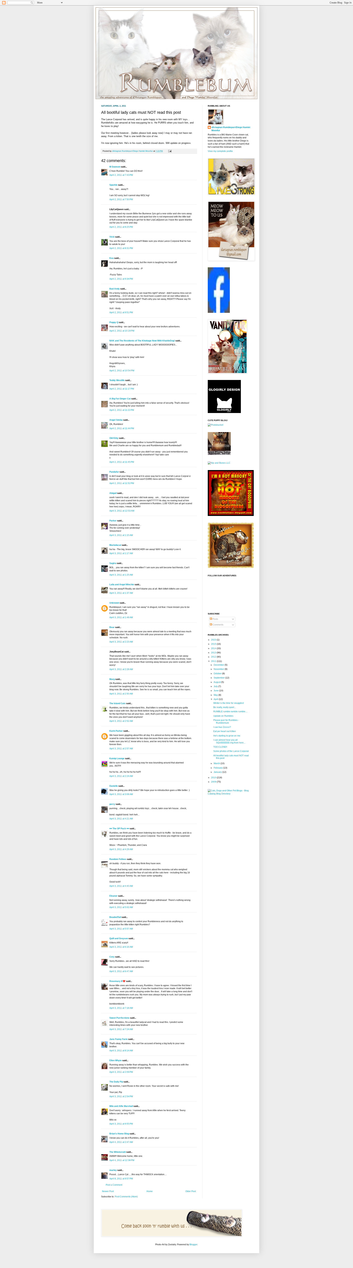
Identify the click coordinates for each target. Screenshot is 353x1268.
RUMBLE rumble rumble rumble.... (230, 711)
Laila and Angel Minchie (121, 584)
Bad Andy (114, 289)
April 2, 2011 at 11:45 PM (121, 462)
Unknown (114, 603)
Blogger (193, 1244)
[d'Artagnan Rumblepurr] (219, 312)
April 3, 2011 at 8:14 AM (121, 1050)
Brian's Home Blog (119, 1133)
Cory (112, 957)
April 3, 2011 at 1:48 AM (121, 617)
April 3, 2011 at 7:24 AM (121, 1029)
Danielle (113, 786)
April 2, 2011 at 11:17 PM (121, 389)
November (219, 669)
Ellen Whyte (115, 1060)
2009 (214, 782)
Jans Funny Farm (118, 1039)
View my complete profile (220, 151)
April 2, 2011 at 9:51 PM (121, 312)
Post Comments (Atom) (126, 1196)
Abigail (113, 493)
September (219, 677)
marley (113, 1170)
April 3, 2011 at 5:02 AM (121, 907)
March (217, 763)
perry (112, 804)
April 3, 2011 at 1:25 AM (121, 575)
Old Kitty (113, 438)
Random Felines (117, 859)
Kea (111, 258)
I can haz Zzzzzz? (222, 727)
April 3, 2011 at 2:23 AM (121, 642)
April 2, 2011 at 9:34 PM (121, 279)
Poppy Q (113, 322)
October (218, 673)
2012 (214, 657)
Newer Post (108, 1191)
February (218, 768)
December (219, 665)
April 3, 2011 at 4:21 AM (121, 818)
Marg (112, 679)
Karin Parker (116, 731)
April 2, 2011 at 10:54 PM (121, 370)
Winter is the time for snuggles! (228, 703)
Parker (113, 520)
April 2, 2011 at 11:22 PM (121, 410)
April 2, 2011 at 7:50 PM (121, 199)
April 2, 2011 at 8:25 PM (121, 227)
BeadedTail (115, 917)
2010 (214, 777)
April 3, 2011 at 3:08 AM (121, 794)
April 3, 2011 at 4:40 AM (121, 886)
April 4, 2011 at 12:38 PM (121, 1160)
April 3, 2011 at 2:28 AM (121, 669)
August (217, 682)
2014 (214, 648)
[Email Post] (169, 151)
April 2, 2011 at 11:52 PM (121, 483)
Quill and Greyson (118, 938)
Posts (215, 619)
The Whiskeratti (117, 1152)
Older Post (190, 1191)
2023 (214, 639)
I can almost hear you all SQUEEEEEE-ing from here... (229, 741)
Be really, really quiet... (224, 707)
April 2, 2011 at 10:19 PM (121, 331)
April (216, 699)
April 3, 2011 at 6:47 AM (121, 971)
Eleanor (113, 896)
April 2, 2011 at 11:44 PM (121, 428)
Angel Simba (116, 420)
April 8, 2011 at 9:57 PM (121, 1178)
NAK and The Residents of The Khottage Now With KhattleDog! (142, 340)
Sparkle (113, 185)
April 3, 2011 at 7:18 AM (121, 1008)
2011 (214, 661)
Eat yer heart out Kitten (224, 731)
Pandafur (114, 472)
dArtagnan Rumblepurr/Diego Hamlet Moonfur (230, 129)
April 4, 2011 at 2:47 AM (121, 1142)
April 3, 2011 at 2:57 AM (121, 748)
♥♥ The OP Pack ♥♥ (119, 828)
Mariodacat (115, 545)
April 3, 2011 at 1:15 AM (121, 535)
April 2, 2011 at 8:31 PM (121, 248)
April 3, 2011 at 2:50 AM (121, 693)
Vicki (112, 237)
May (216, 695)
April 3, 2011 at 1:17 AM (121, 553)
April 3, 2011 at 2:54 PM (121, 1096)
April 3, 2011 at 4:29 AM (121, 849)
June (216, 690)
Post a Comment (114, 1185)
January (218, 772)
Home (150, 1191)
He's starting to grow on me (226, 735)
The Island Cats (117, 703)
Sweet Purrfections (119, 1018)
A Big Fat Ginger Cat (120, 398)
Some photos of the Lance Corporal (231, 751)
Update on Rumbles (223, 716)
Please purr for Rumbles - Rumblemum (226, 721)
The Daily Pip (116, 1081)
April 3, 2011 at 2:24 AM (121, 776)
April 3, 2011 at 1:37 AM (121, 593)
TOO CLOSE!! (220, 747)
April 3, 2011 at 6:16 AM (121, 947)
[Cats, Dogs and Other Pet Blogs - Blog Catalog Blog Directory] (230, 793)
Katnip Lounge (116, 758)
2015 (214, 644)
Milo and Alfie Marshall (121, 1106)
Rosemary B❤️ (117, 981)
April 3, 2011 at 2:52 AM (121, 721)
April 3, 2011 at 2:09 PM (121, 1072)
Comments (217, 624)
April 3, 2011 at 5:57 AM (121, 928)
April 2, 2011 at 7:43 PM (121, 175)
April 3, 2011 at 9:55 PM (121, 1124)
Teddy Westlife (117, 380)
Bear (112, 627)
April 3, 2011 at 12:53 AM (121, 511)
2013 (214, 652)
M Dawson (114, 166)
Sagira (112, 563)
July (216, 686)
